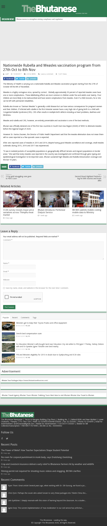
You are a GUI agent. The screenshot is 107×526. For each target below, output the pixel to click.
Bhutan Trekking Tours (40, 395)
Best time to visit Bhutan (60, 395)
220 (29, 326)
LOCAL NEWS (31, 74)
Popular (6, 318)
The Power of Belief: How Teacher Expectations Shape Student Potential (35, 450)
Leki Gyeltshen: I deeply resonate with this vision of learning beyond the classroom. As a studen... (47, 500)
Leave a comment (47, 74)
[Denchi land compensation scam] (8, 336)
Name (6, 263)
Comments (25, 318)
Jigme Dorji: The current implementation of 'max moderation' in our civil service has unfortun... (45, 508)
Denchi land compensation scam (29, 333)
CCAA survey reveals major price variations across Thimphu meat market (43, 19)
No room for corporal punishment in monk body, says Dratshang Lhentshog (36, 457)
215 (29, 336)
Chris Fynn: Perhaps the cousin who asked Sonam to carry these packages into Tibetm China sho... (47, 493)
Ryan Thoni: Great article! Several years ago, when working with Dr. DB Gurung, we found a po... (47, 486)
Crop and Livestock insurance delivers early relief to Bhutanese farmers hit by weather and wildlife (47, 464)
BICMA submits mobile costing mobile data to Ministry (86, 211)
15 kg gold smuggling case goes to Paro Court (18, 177)
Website (6, 280)
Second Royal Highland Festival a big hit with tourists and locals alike (88, 178)
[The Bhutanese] (53, 8)
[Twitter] (8, 439)
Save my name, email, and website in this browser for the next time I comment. (37, 288)
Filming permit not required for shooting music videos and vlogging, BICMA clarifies (41, 471)
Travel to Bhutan (87, 395)
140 (29, 357)
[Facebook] (3, 439)
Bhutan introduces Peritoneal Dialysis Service (51, 211)
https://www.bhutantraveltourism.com (33, 380)
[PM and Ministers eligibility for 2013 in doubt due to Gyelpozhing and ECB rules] (8, 358)
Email (6, 271)
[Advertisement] (53, 41)
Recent (15, 318)
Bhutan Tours (25, 395)
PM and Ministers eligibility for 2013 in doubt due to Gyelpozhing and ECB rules (48, 355)
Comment (7, 240)
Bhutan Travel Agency (10, 395)
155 (29, 349)
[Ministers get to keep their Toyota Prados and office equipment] (8, 326)
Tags (34, 318)
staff (7, 74)
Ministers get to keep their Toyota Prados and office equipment (41, 323)
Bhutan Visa (75, 395)
